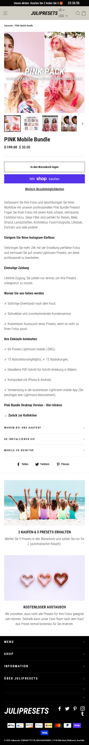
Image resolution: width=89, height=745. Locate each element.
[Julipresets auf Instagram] (82, 708)
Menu (9, 642)
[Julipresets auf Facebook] (59, 708)
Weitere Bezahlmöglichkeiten (44, 189)
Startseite (8, 25)
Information (16, 666)
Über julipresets (21, 678)
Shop (9, 654)
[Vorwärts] (82, 123)
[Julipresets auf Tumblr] (82, 713)
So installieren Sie (19, 439)
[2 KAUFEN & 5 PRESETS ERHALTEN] (44, 503)
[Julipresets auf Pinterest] (75, 708)
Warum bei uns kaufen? (22, 427)
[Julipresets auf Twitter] (67, 708)
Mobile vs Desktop (19, 450)
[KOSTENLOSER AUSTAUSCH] (44, 578)
